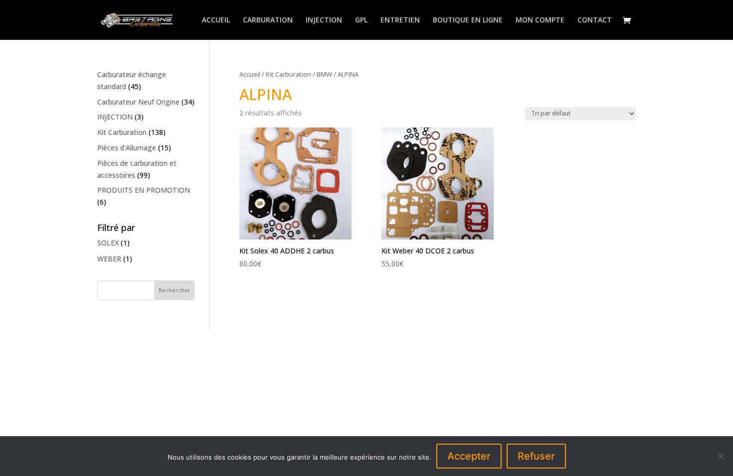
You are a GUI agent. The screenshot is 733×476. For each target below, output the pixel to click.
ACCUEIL (216, 20)
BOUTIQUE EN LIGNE (468, 20)
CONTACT (594, 20)
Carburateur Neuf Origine (138, 102)
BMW (324, 74)
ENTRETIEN (400, 20)
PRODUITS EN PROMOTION (143, 190)
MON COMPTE (540, 20)
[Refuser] (721, 456)
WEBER (109, 258)
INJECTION (324, 20)
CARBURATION (268, 20)
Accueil (249, 74)
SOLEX (108, 242)
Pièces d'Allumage (126, 147)
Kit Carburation (288, 74)
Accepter (469, 456)
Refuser (536, 456)
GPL (361, 20)
